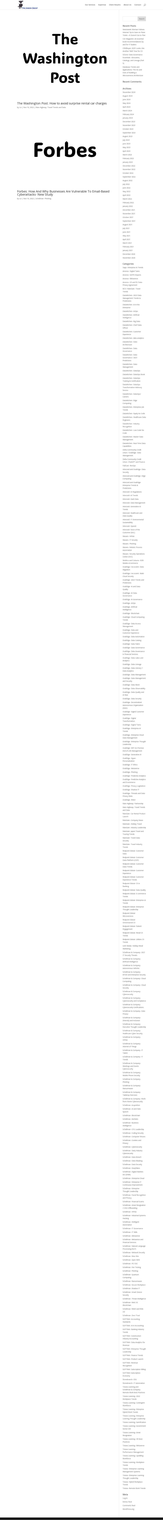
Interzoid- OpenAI (129, 526)
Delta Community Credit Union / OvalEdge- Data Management (132, 453)
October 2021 (128, 217)
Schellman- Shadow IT (131, 1288)
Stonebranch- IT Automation (134, 1383)
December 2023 (129, 121)
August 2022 (127, 180)
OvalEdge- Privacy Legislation (134, 786)
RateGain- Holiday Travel (132, 824)
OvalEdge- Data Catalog (132, 640)
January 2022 (128, 206)
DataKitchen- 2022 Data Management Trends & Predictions (132, 298)
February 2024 (128, 114)
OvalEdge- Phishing (130, 772)
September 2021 (129, 221)
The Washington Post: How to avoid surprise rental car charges (62, 103)
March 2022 (127, 199)
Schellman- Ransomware (132, 1281)
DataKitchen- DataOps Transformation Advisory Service (132, 387)
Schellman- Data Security (132, 1164)
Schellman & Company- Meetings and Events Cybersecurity (132, 1066)
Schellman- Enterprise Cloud (133, 1178)
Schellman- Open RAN (131, 1260)
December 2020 (129, 254)
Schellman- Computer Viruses (134, 1136)
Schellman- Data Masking (132, 1161)
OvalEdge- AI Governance (132, 599)
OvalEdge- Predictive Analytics (134, 776)
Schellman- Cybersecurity (132, 1147)
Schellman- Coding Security (133, 1133)
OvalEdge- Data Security (132, 698)
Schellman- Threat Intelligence (134, 1299)
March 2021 (127, 243)
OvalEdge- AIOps (129, 603)
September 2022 (129, 177)
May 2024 (126, 103)
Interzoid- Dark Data (131, 499)
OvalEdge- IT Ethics (130, 765)
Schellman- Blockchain (131, 1115)
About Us (127, 5)
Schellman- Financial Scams (133, 1201)
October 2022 (128, 173)
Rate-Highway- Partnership (133, 803)
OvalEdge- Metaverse (131, 768)
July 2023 (126, 140)
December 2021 (129, 210)
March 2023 (127, 155)
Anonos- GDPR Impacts (132, 275)
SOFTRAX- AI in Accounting (133, 1325)
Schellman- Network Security (134, 1252)
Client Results (115, 5)
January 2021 (128, 250)
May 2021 (126, 236)
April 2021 (126, 239)
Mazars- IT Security (130, 540)
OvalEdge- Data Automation (134, 636)
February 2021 (128, 247)
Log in (125, 1498)
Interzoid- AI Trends (130, 495)
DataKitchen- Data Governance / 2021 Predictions (130, 358)
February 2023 (128, 158)
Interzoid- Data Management (134, 503)
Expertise (102, 5)
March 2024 (127, 110)
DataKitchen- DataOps (131, 371)
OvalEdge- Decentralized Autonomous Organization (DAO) (133, 705)
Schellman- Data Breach (132, 1157)
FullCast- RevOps (129, 465)
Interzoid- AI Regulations (132, 492)
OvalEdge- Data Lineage (132, 664)
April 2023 (126, 151)
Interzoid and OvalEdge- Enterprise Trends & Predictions (132, 485)
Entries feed (127, 1502)
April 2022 (126, 195)
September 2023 (129, 133)
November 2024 (129, 92)
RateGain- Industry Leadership (134, 827)
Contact (137, 5)
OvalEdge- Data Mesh (131, 685)
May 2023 (126, 147)
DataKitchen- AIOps (130, 311)
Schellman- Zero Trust (131, 1315)
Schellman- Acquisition (131, 1105)
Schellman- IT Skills (130, 1232)
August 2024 (127, 96)
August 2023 (127, 136)
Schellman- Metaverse (131, 1236)
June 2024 (126, 99)
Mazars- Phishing (129, 544)
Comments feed (129, 1505)
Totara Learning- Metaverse (133, 1445)
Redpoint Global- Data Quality (134, 890)
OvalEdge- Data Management (134, 674)
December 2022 (129, 166)
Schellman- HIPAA (130, 1212)
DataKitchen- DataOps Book (134, 374)
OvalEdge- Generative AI (132, 754)
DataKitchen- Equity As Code (134, 413)
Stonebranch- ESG (130, 1379)
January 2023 (128, 162)
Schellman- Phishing (43, 198)
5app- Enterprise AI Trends (133, 267)
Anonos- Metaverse (130, 278)
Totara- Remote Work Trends (134, 1488)
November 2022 (129, 169)
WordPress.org (128, 1509)
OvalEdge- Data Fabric (131, 644)
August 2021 (127, 224)
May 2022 (126, 191)
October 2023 (128, 129)
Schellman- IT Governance (133, 1228)
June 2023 (126, 144)
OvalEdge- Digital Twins (132, 725)
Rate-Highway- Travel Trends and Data (51, 107)
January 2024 (128, 118)
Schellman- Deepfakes (131, 1168)
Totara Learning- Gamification (134, 1422)
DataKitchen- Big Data (131, 321)
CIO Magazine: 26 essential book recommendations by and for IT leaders (133, 42)
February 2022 (128, 202)
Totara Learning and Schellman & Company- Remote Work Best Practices (134, 1390)
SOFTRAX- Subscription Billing (134, 1369)
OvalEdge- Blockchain (131, 613)
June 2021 (126, 232)
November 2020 (129, 258)
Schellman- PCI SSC (130, 1263)
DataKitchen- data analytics (133, 338)
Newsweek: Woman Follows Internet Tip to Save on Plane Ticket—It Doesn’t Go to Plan (134, 32)
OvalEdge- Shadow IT (131, 789)
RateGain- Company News (133, 820)
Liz (20, 107)
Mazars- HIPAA (128, 536)
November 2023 (129, 125)
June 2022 (126, 188)
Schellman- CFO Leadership (133, 1129)
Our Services (90, 5)
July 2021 (126, 228)
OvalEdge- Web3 (129, 800)
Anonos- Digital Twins (131, 271)
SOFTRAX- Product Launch (133, 1359)
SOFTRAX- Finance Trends (133, 1355)
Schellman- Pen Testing (132, 1267)
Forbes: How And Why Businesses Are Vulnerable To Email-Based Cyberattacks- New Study (63, 193)
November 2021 (129, 213)
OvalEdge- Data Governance (134, 647)
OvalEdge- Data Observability (134, 688)
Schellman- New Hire (131, 1256)
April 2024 (126, 107)
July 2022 (126, 184)
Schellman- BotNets (130, 1119)
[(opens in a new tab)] (64, 57)
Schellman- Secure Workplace (134, 1285)
